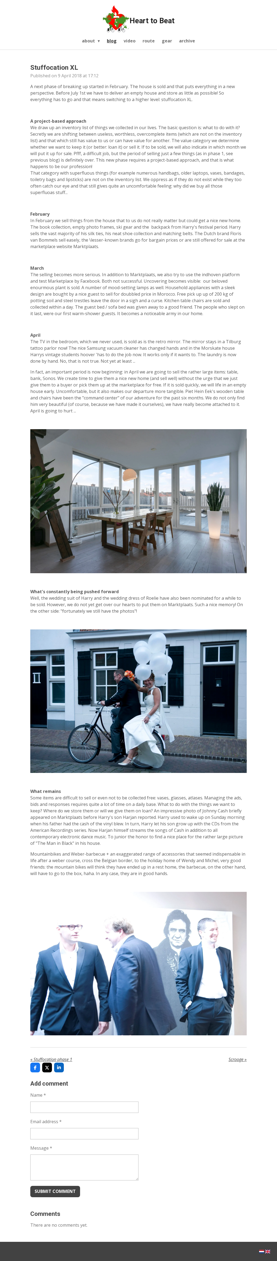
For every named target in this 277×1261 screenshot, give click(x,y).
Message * (41, 1148)
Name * (38, 1095)
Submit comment (55, 1191)
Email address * (46, 1122)
